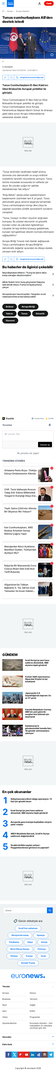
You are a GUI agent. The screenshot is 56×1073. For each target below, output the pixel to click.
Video (5, 1017)
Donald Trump (28, 963)
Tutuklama (14, 942)
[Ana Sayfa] (3, 11)
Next (4, 1005)
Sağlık (32, 1005)
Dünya (33, 993)
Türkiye (14, 956)
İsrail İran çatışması (28, 928)
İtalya (30, 942)
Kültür (32, 1011)
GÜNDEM (9, 655)
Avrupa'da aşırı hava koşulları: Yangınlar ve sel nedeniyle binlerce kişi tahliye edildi (24, 295)
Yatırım (9, 313)
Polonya (42, 949)
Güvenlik (40, 313)
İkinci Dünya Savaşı (19, 949)
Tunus (24, 313)
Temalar (6, 986)
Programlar (35, 1017)
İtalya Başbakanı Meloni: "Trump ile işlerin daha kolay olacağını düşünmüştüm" (24, 273)
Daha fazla (7, 1044)
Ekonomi (10, 320)
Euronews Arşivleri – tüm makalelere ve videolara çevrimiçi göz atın (41, 1025)
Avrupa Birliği (28, 306)
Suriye (44, 942)
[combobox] (28, 910)
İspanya (41, 935)
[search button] (50, 910)
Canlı (48, 3)
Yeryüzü (33, 999)
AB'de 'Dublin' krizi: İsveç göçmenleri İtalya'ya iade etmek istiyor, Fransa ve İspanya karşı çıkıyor (23, 284)
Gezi (4, 1011)
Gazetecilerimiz (9, 1023)
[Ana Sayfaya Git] (10, 3)
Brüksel (9, 306)
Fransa (29, 956)
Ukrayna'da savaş (20, 935)
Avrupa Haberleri (22, 11)
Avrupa (10, 11)
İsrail (43, 956)
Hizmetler (6, 1037)
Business (6, 999)
